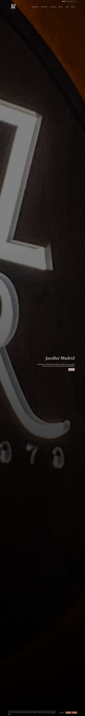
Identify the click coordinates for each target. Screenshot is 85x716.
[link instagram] (64, 1)
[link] (12, 7)
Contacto (71, 369)
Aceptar (74, 712)
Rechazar (68, 712)
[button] (44, 7)
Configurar (62, 712)
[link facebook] (63, 1)
